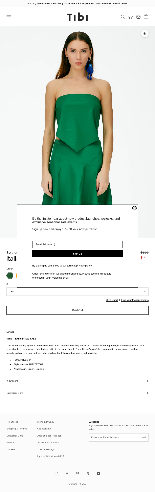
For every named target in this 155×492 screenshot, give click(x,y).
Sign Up (77, 253)
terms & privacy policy (79, 265)
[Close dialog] (134, 208)
